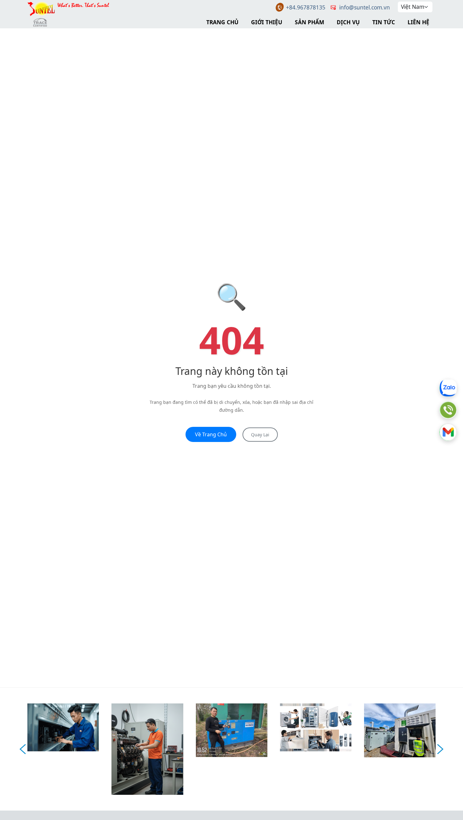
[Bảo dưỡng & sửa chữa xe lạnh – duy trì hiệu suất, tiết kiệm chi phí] (63, 727)
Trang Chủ (222, 22)
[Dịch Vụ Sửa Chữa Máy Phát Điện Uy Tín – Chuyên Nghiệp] (147, 748)
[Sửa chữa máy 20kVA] (231, 729)
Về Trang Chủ (211, 434)
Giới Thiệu (266, 22)
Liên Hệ (418, 22)
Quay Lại (260, 435)
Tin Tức (383, 22)
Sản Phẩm (309, 22)
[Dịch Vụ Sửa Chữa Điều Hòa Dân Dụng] (316, 727)
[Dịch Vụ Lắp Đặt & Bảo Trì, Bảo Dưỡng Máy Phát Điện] (400, 729)
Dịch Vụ (348, 22)
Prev (22, 749)
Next (440, 749)
